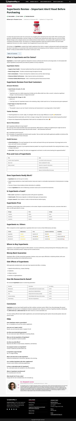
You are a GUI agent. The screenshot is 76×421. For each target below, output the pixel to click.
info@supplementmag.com (56, 414)
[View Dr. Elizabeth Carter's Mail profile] (18, 388)
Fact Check (20, 16)
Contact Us (31, 404)
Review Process (30, 16)
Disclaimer (11, 16)
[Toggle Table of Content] (19, 54)
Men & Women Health (45, 1)
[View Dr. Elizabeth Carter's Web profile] (18, 385)
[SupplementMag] (16, 400)
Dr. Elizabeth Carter (17, 19)
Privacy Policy (32, 402)
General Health (34, 1)
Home (27, 1)
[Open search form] (69, 1)
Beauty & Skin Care (58, 1)
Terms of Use (31, 410)
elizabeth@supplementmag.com (39, 383)
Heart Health (9, 6)
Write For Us (31, 413)
